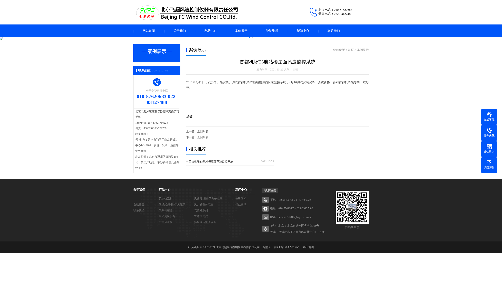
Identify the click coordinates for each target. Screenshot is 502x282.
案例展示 (241, 31)
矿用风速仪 (166, 222)
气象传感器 (166, 210)
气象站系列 (201, 210)
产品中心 (210, 31)
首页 (351, 50)
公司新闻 (240, 198)
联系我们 (333, 31)
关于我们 (179, 31)
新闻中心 (303, 31)
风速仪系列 (166, 198)
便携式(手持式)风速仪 (172, 204)
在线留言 (138, 204)
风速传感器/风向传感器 (208, 198)
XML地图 (308, 247)
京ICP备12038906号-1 (286, 247)
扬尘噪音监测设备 (205, 222)
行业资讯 (240, 204)
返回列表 (202, 131)
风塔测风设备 (167, 216)
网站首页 (149, 31)
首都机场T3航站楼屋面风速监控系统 (211, 161)
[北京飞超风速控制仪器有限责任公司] (186, 13)
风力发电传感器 (203, 204)
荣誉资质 (272, 31)
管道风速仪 (201, 216)
